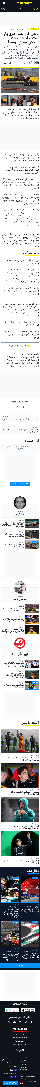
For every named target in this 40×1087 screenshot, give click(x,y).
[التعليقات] (4, 63)
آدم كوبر (32, 62)
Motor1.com (20, 1034)
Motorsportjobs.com (20, 1037)
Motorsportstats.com (20, 1044)
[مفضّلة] (10, 63)
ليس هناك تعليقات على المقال (20, 447)
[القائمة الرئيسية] (36, 3)
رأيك (20, 1054)
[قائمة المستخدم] (4, 3)
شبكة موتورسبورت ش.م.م (21, 1081)
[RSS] (9, 1022)
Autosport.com (20, 1041)
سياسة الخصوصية (21, 1078)
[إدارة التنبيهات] (17, 407)
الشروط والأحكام (30, 1076)
